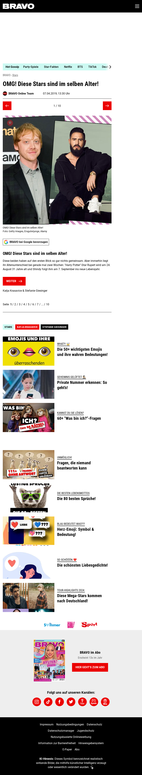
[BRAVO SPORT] (90, 624)
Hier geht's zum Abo (90, 667)
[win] (105, 702)
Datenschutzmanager (61, 730)
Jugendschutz (85, 730)
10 (47, 304)
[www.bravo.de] (18, 6)
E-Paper (67, 749)
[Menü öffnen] (137, 6)
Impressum (47, 724)
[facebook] (59, 702)
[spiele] (94, 702)
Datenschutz (94, 724)
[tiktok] (48, 702)
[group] (56, 66)
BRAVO (7, 75)
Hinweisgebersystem (91, 743)
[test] (82, 702)
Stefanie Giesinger (54, 327)
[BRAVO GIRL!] (71, 624)
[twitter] (71, 702)
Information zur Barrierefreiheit (57, 743)
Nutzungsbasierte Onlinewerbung (71, 737)
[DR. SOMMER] (52, 624)
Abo (77, 749)
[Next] (108, 66)
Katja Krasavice (27, 327)
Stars (15, 75)
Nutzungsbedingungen (70, 724)
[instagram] (36, 702)
